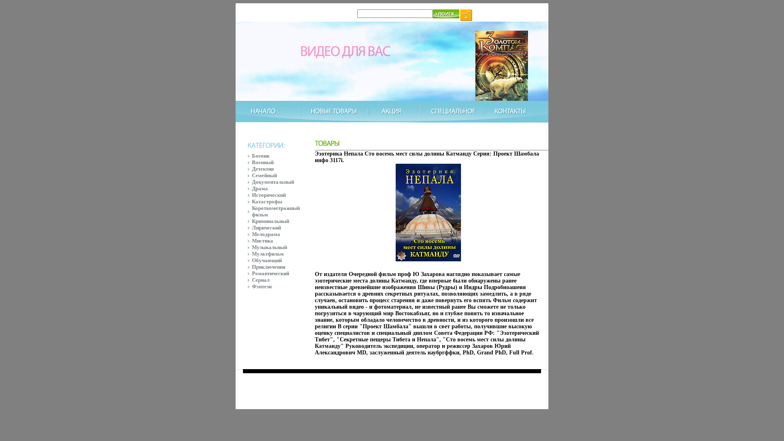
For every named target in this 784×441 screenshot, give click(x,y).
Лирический (266, 228)
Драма (260, 188)
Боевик (261, 156)
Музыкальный (269, 247)
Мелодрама (266, 234)
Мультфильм (268, 254)
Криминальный (270, 221)
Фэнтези (262, 286)
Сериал (261, 280)
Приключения (268, 267)
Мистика (262, 241)
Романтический (270, 273)
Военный (263, 162)
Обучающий (267, 260)
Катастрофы (267, 201)
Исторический (269, 195)
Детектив (263, 169)
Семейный (264, 175)
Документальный (273, 182)
